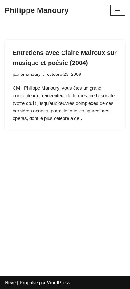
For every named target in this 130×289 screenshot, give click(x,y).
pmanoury (31, 74)
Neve (10, 282)
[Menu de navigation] (117, 10)
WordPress (58, 282)
